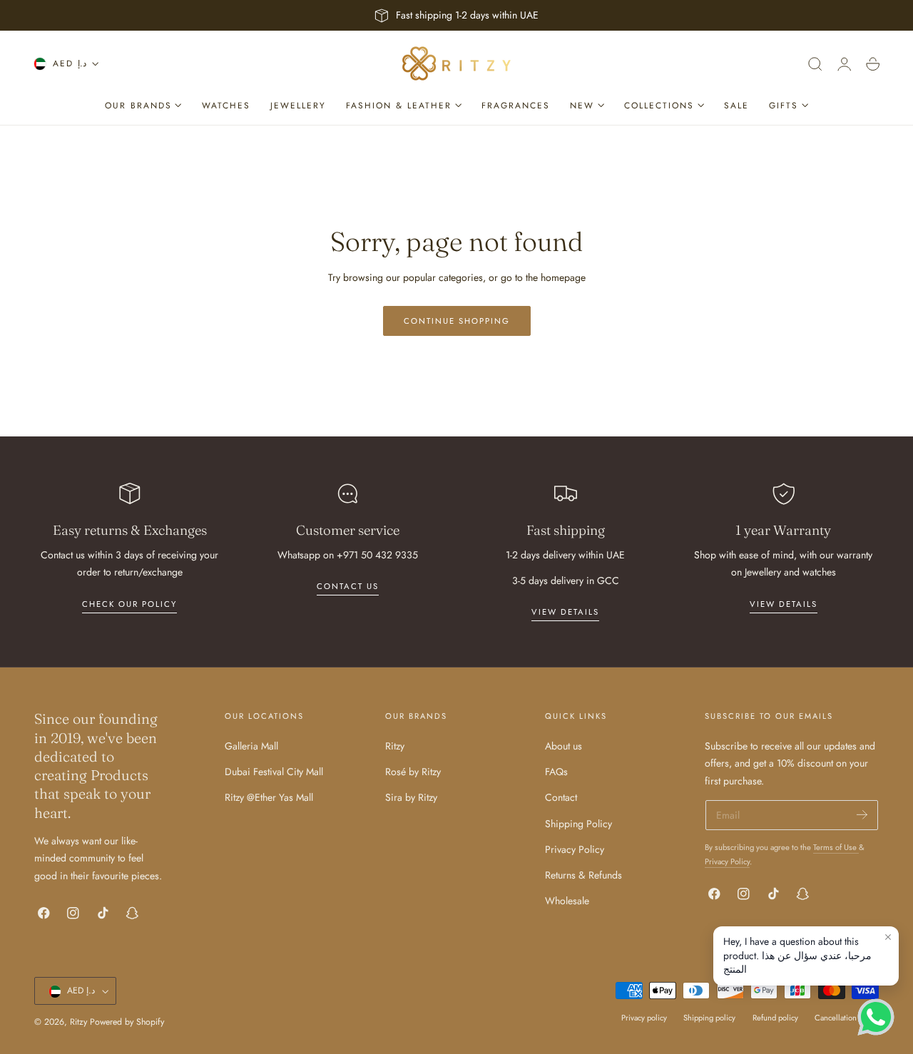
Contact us (348, 586)
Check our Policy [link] (129, 604)
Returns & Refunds (583, 875)
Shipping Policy (578, 823)
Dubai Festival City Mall (274, 771)
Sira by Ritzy (411, 797)
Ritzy (394, 746)
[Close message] (888, 937)
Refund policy (775, 1018)
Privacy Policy (574, 849)
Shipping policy (709, 1018)
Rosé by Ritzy (413, 771)
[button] (815, 64)
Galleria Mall (251, 746)
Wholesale (567, 901)
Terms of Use (836, 847)
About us (563, 746)
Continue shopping (457, 321)
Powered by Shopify (127, 1022)
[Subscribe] (862, 814)
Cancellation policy (847, 1018)
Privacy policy (644, 1018)
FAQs (556, 771)
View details (565, 612)
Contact (561, 797)
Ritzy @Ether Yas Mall (269, 797)
